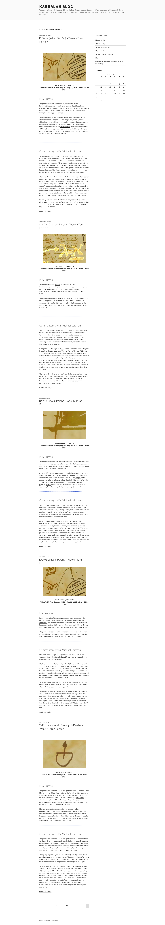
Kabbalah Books (100, 40)
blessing (55, 464)
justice (82, 291)
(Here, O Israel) (59, 804)
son (48, 108)
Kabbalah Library (100, 43)
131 (67, 906)
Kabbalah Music (99, 51)
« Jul (101, 100)
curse (66, 464)
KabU (96, 58)
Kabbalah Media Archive (102, 47)
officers (51, 291)
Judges (57, 285)
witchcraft (50, 303)
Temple (77, 478)
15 (119, 87)
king (67, 298)
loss (71, 120)
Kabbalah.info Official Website (104, 54)
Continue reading (45, 211)
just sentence (65, 127)
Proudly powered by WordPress (48, 920)
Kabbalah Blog (56, 7)
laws (43, 291)
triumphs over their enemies (65, 625)
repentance (45, 802)
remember (80, 798)
